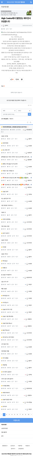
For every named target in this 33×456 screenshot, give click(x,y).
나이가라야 (29, 222)
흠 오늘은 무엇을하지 (6, 274)
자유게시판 (4, 424)
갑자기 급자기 (5, 233)
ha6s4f (29, 152)
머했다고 (4, 268)
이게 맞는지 (5, 302)
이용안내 (27, 445)
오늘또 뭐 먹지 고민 (7, 309)
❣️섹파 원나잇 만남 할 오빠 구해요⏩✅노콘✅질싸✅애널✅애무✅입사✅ (16, 177)
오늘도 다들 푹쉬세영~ (8, 316)
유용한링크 (4, 445)
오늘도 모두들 (4, 136)
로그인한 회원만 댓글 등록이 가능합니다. (16, 100)
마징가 (30, 284)
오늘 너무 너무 (4, 281)
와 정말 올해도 (6, 385)
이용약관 (20, 445)
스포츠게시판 (4, 428)
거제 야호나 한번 (5, 226)
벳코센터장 (29, 129)
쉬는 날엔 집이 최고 (6, 198)
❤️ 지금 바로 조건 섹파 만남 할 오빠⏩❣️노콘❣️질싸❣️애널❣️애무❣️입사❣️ (16, 184)
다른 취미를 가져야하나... (7, 205)
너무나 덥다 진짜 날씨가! (7, 378)
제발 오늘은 (4, 288)
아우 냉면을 (5, 358)
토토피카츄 (29, 277)
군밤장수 (29, 319)
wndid (30, 145)
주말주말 (4, 365)
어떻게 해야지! (6, 392)
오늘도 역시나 (4, 254)
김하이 (6, 25)
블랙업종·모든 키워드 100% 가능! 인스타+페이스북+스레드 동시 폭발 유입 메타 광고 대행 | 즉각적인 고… (15, 157)
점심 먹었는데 (5, 330)
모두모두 (4, 406)
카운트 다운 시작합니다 (8, 170)
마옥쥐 (30, 291)
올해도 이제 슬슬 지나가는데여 (9, 164)
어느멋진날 (29, 402)
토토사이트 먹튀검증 (16, 2)
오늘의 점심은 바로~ (7, 399)
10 (28, 414)
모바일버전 (21, 448)
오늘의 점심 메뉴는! (7, 323)
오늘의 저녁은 (4, 240)
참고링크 (13, 445)
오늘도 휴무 (5, 191)
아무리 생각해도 (6, 219)
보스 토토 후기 (6, 150)
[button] (2, 13)
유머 (2, 436)
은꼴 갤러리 (4, 432)
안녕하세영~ (5, 143)
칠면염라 (29, 159)
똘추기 (30, 139)
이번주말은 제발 (5, 351)
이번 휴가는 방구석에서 (8, 337)
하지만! (4, 247)
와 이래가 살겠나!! (6, 372)
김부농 (30, 194)
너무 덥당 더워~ (5, 344)
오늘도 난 (3, 212)
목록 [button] (30, 105)
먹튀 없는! (4, 261)
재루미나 (29, 180)
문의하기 (13, 448)
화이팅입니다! (5, 295)
